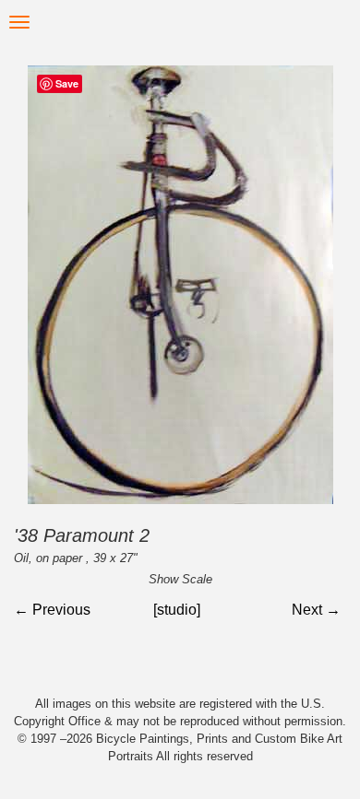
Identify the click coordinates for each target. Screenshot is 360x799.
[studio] (176, 609)
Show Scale (180, 579)
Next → (316, 609)
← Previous (52, 609)
